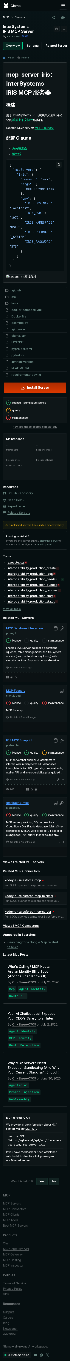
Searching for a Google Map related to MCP (32, 944)
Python (10, 57)
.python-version (22, 362)
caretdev (13, 36)
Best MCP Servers (15, 1225)
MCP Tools (10, 1220)
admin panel (44, 544)
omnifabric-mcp (17, 803)
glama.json (19, 336)
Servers (20, 17)
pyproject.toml (21, 349)
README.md (20, 368)
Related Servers (18, 512)
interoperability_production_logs (30, 574)
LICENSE (17, 342)
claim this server (49, 540)
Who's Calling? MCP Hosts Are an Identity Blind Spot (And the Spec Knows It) (29, 971)
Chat (6, 1243)
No (54, 1181)
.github (16, 290)
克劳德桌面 (19, 148)
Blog (6, 1323)
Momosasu (13, 807)
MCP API (30, 1128)
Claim (25, 35)
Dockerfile (18, 316)
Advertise (9, 1334)
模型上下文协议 (22, 120)
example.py (19, 323)
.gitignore (18, 329)
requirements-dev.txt (26, 375)
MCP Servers (12, 1203)
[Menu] (63, 6)
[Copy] (59, 165)
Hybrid (25, 57)
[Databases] (57, 29)
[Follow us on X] (47, 1355)
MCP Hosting (12, 1260)
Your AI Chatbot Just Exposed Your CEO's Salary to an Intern (31, 1016)
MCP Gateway (13, 1254)
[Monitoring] (64, 29)
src (13, 297)
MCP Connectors (14, 1209)
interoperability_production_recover (32, 590)
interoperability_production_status (31, 601)
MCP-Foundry (44, 128)
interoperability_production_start (30, 596)
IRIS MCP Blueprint (19, 740)
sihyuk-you (13, 695)
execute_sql (15, 562)
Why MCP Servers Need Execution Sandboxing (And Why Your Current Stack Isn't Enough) (34, 1067)
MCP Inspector (13, 1265)
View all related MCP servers (23, 862)
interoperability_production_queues (32, 585)
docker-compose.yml (26, 310)
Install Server (38, 387)
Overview (13, 45)
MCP (6, 17)
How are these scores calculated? (35, 426)
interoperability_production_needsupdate (34, 579)
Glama (7, 1346)
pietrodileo (13, 745)
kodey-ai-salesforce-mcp (23, 880)
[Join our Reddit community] (41, 1355)
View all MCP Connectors (21, 926)
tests (14, 303)
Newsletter (10, 1328)
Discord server (20, 1160)
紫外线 (16, 154)
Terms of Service (14, 1283)
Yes (42, 1181)
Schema (33, 45)
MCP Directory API (16, 1249)
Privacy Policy (12, 1289)
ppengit (11, 633)
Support (8, 1312)
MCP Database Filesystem (24, 628)
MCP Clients (11, 1214)
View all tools (12, 608)
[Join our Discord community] (35, 1355)
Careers (8, 1317)
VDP (6, 1294)
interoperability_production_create (31, 568)
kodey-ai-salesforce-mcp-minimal (29, 896)
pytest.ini (17, 355)
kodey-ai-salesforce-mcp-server (28, 911)
